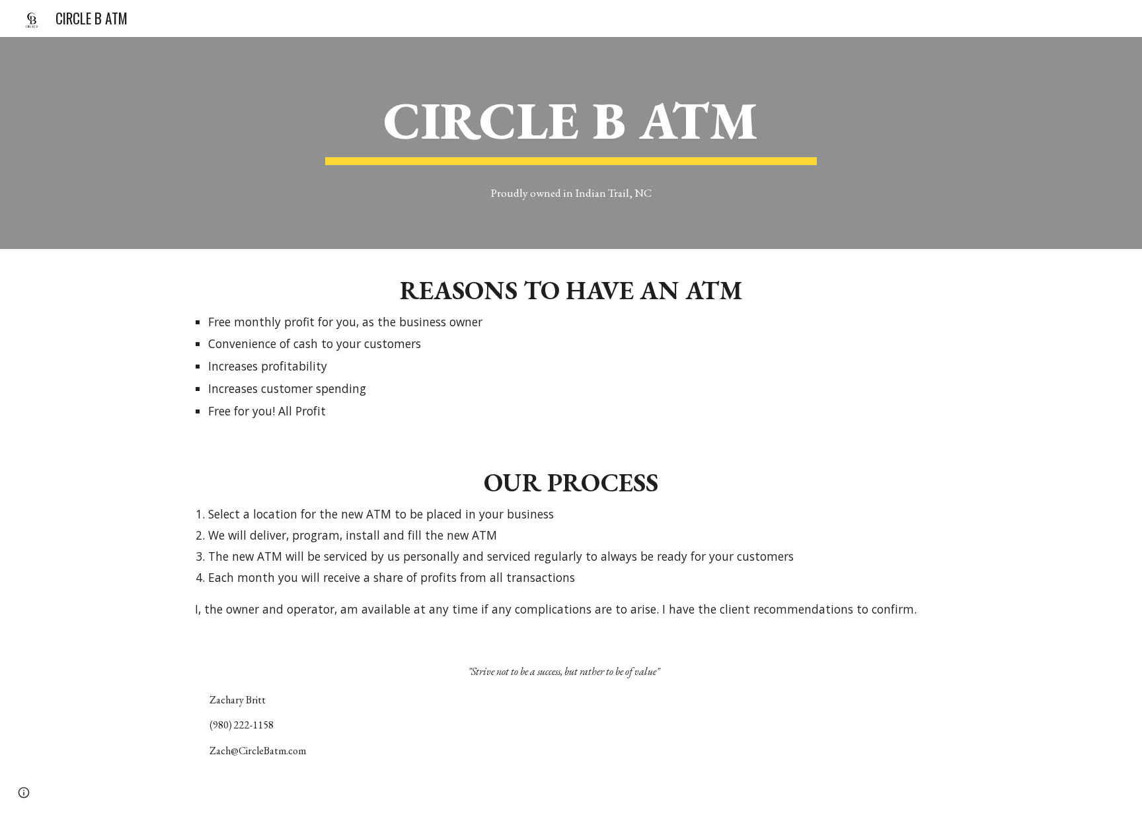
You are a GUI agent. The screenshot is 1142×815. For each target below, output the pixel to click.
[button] (24, 792)
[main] (571, 124)
